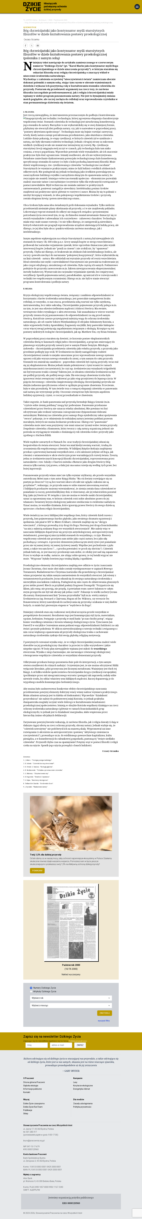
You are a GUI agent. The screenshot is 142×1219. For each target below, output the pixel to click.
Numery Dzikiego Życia (44, 988)
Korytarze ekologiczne (83, 1085)
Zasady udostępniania (82, 1103)
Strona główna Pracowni (34, 1082)
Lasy (75, 1082)
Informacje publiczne (32, 1089)
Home (34, 20)
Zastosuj (105, 1013)
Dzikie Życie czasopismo (34, 1103)
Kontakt (26, 1092)
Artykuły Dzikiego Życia (44, 991)
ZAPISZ (80, 1045)
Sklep (25, 1113)
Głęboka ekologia (30, 1085)
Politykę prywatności (78, 1041)
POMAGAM (37, 871)
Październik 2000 (60, 20)
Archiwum (43, 20)
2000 (50, 20)
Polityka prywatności (82, 1107)
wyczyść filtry (104, 1021)
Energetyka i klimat (81, 1089)
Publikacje (27, 1110)
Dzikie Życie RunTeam (33, 1107)
